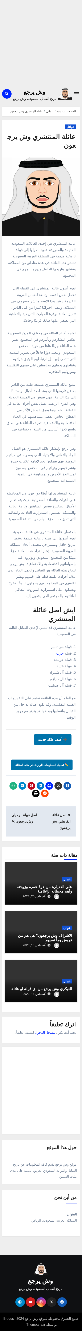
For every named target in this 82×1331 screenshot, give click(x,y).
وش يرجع (34, 92)
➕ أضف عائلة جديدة (52, 739)
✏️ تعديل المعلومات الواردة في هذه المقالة (41, 765)
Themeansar (35, 1324)
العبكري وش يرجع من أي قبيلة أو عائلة (41, 989)
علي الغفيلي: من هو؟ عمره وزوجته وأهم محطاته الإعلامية (44, 889)
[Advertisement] (41, 42)
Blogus (8, 1318)
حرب (60, 653)
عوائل (70, 126)
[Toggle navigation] (76, 93)
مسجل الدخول (45, 1032)
